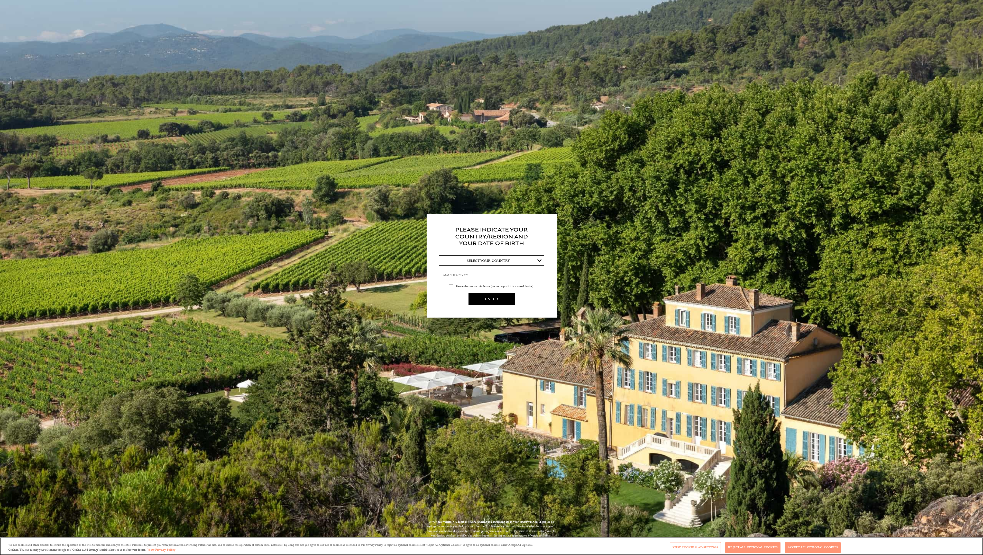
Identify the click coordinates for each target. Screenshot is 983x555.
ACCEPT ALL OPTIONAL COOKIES (813, 547)
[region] (491, 546)
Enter (491, 299)
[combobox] (491, 260)
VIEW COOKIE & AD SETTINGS (695, 547)
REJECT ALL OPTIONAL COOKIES (753, 547)
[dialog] (491, 277)
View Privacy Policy (161, 550)
